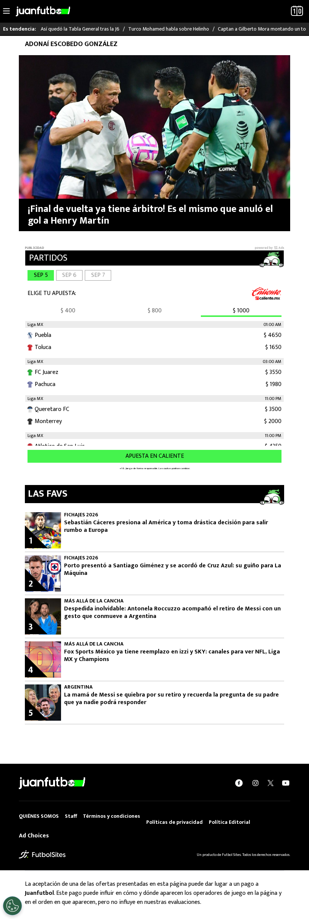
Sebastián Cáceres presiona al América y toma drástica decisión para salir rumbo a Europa (166, 526)
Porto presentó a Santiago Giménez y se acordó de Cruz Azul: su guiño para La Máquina (172, 569)
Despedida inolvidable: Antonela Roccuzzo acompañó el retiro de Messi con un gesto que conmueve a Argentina (172, 612)
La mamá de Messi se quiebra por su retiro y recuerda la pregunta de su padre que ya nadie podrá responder (171, 698)
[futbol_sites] (42, 854)
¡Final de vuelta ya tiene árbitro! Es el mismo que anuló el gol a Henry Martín (150, 215)
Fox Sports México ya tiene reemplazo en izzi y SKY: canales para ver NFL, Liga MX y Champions (172, 655)
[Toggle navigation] (6, 11)
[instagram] (255, 782)
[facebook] (238, 782)
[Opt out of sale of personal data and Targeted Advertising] (12, 905)
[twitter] (271, 783)
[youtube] (285, 782)
